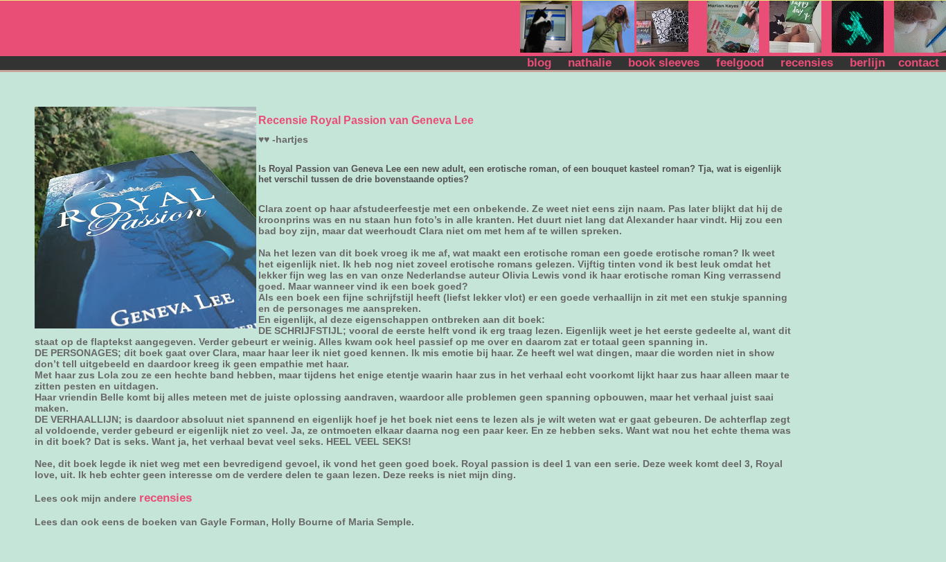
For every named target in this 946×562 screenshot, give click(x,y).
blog (544, 62)
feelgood (743, 62)
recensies (810, 62)
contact (920, 62)
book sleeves (667, 62)
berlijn (869, 62)
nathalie (593, 62)
